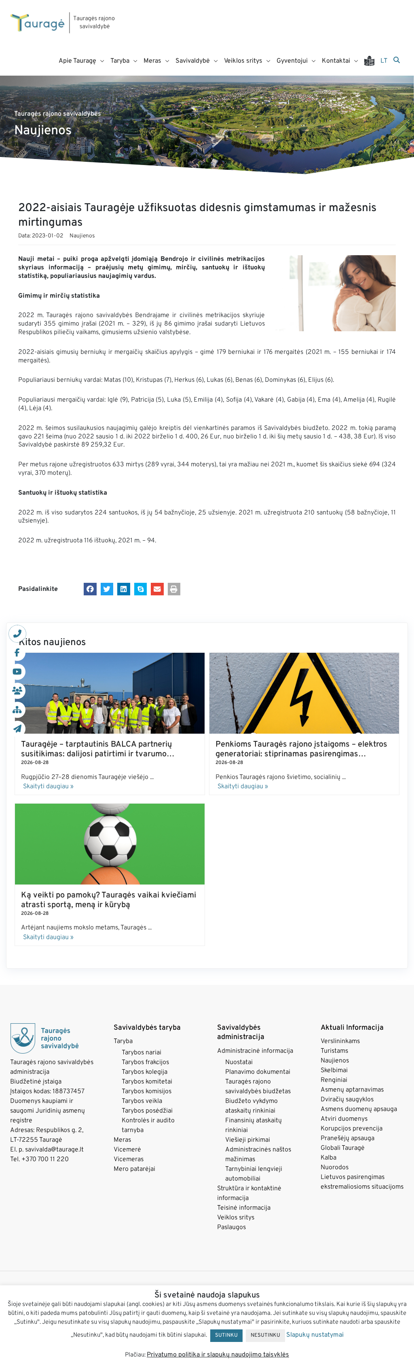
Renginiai (334, 1080)
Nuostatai (239, 1062)
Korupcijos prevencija (351, 1129)
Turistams (334, 1051)
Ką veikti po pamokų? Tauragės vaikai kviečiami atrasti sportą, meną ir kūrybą (108, 900)
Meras (122, 1140)
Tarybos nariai (141, 1053)
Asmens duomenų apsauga (359, 1109)
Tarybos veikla (142, 1101)
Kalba (328, 1158)
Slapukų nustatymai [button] (315, 1335)
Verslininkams (340, 1041)
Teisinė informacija (243, 1208)
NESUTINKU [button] (265, 1335)
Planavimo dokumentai (257, 1072)
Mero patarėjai (134, 1169)
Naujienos (82, 236)
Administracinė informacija (255, 1051)
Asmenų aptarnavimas (352, 1090)
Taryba (123, 1041)
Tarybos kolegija (144, 1072)
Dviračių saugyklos (347, 1100)
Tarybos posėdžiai (147, 1111)
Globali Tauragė (343, 1148)
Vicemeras (129, 1159)
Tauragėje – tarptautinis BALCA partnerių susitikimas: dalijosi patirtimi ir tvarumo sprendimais (96, 754)
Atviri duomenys (344, 1119)
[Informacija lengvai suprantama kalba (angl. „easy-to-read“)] (372, 61)
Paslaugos (231, 1227)
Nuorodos (335, 1168)
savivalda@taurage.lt (54, 1150)
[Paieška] (396, 61)
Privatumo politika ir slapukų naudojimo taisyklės (218, 1355)
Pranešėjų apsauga (347, 1138)
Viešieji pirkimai (247, 1140)
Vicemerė (127, 1150)
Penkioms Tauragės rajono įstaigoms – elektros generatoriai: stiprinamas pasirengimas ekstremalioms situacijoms (301, 754)
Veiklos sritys (235, 1218)
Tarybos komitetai (147, 1082)
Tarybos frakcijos (145, 1062)
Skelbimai (334, 1071)
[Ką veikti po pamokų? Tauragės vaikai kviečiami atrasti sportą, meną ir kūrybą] (110, 844)
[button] (90, 589)
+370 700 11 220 (45, 1159)
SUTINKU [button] (226, 1335)
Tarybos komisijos (146, 1092)
